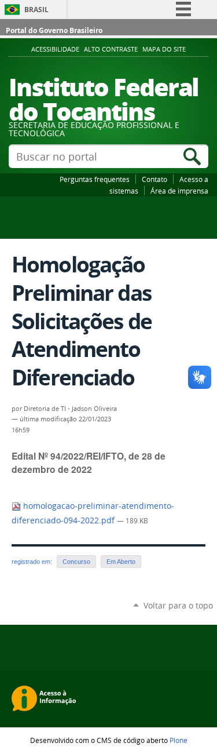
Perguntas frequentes (95, 179)
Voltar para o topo (178, 605)
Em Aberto (120, 561)
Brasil (36, 9)
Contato (154, 179)
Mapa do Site (164, 49)
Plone (178, 740)
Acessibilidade (55, 49)
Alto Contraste (111, 49)
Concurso (76, 561)
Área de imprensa (179, 190)
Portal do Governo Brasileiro (54, 30)
